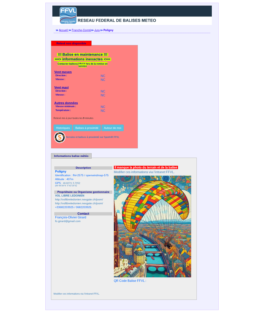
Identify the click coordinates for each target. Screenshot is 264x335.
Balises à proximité (86, 127)
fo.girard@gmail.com (68, 221)
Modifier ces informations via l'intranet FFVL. (144, 172)
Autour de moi (112, 127)
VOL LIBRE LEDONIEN (69, 195)
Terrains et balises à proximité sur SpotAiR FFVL (92, 137)
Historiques (63, 127)
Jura (97, 30)
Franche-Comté (81, 30)
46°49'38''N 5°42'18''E (66, 186)
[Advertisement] (132, 326)
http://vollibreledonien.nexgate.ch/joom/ (79, 199)
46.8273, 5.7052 (71, 183)
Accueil (63, 30)
